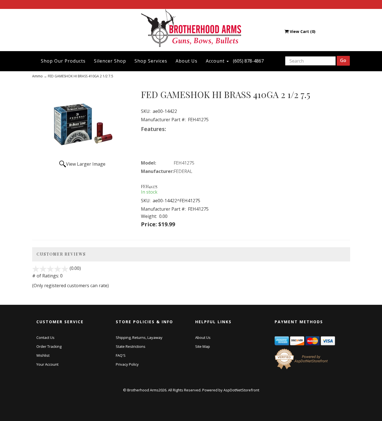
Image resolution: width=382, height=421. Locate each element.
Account (216, 61)
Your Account (47, 364)
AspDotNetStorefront (241, 390)
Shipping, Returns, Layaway (139, 337)
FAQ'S (121, 355)
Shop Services (151, 61)
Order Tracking (49, 346)
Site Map (202, 346)
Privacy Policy (127, 364)
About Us (186, 61)
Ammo (37, 76)
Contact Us (45, 337)
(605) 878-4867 (248, 61)
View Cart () (302, 31)
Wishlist (42, 355)
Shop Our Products (63, 61)
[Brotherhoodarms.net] (191, 28)
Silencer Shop (110, 61)
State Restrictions (130, 346)
